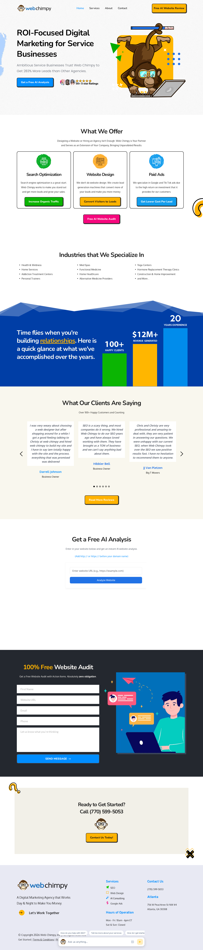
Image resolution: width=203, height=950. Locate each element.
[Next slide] (181, 453)
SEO (112, 887)
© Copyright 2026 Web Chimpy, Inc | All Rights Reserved (52, 934)
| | (43, 939)
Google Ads (116, 903)
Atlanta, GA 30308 (157, 909)
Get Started (24, 939)
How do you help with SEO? (73, 933)
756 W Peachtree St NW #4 (162, 904)
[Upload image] (132, 942)
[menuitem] (80, 8)
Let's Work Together (44, 913)
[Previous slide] (21, 453)
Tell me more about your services (106, 933)
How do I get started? (137, 933)
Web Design (117, 893)
